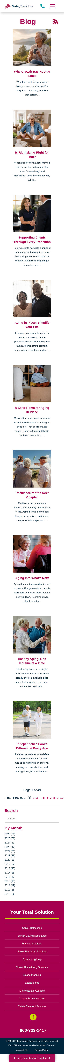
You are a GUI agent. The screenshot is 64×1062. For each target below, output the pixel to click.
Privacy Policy (41, 1050)
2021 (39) (10, 855)
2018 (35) (10, 868)
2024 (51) (10, 842)
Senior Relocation (32, 927)
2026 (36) (10, 834)
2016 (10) (10, 876)
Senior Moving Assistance (32, 935)
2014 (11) (10, 885)
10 (61, 797)
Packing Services (32, 943)
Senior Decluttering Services (32, 967)
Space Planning (32, 974)
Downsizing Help (32, 959)
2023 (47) (10, 847)
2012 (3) (9, 894)
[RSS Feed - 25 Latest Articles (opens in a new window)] (55, 21)
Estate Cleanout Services (32, 1006)
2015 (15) (10, 881)
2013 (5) (9, 889)
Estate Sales (32, 982)
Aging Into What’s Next (32, 578)
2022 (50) (10, 851)
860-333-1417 (33, 1030)
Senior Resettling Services (32, 951)
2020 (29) (10, 859)
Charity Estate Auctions (32, 998)
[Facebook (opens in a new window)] (33, 1017)
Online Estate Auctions (32, 990)
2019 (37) (10, 863)
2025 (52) (10, 838)
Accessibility (22, 1050)
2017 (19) (10, 872)
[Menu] (52, 6)
